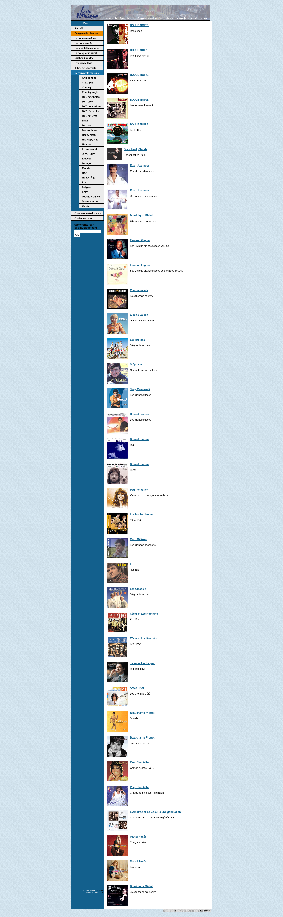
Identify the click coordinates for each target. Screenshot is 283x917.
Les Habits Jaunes (141, 514)
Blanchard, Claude (135, 149)
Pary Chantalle (139, 762)
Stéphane (136, 364)
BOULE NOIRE (139, 25)
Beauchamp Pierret (142, 712)
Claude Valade (139, 290)
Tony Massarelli (140, 389)
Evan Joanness (139, 165)
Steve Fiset (137, 688)
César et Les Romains (144, 613)
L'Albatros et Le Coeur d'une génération (155, 812)
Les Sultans (137, 339)
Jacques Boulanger (142, 663)
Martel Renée (138, 836)
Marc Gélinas (138, 539)
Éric (132, 564)
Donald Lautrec (139, 414)
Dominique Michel (141, 215)
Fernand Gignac (140, 240)
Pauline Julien (139, 489)
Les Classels (138, 588)
